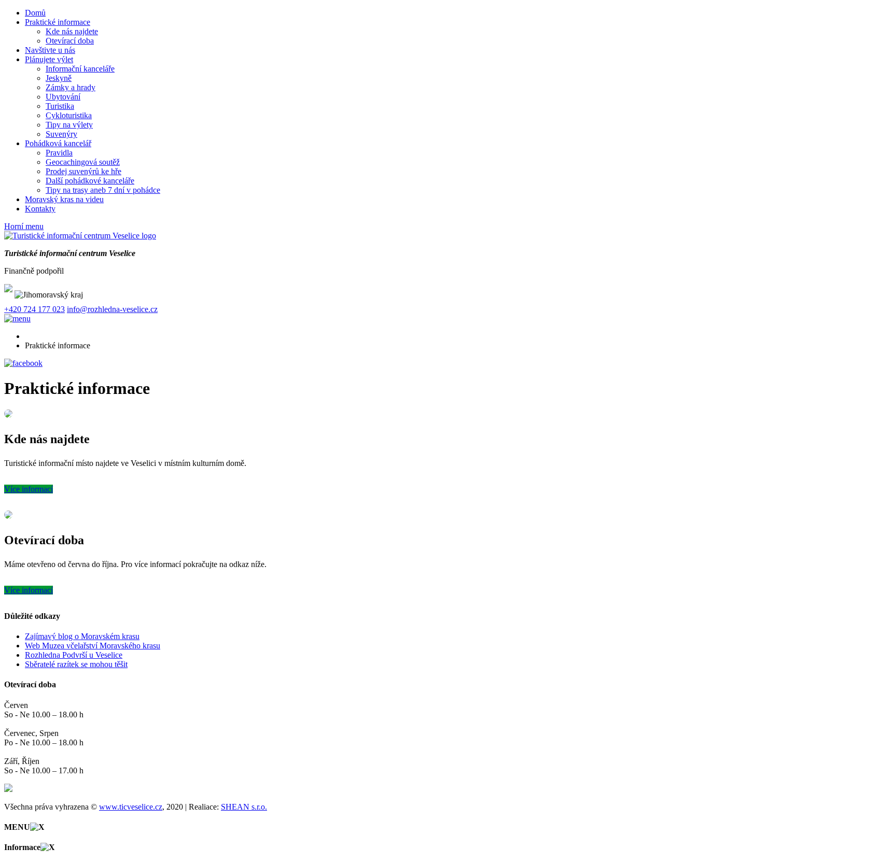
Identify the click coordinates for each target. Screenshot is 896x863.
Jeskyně (59, 78)
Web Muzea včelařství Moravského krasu (92, 645)
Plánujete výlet (49, 59)
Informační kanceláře (80, 68)
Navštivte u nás (50, 50)
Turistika (60, 106)
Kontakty (40, 208)
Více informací (28, 489)
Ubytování (63, 96)
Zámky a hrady (70, 87)
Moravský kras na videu (64, 199)
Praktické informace (57, 22)
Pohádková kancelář (58, 143)
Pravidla (59, 152)
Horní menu (24, 226)
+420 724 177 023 (34, 309)
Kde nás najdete (72, 31)
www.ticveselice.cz (130, 806)
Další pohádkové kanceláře (90, 180)
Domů (35, 12)
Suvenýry (61, 134)
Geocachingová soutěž (83, 162)
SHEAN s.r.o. (244, 806)
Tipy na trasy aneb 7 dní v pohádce (103, 190)
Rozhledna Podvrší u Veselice (73, 654)
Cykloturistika (69, 115)
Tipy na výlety (69, 124)
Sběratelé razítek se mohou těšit (76, 664)
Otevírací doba (70, 40)
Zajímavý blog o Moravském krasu (82, 636)
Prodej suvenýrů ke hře (83, 171)
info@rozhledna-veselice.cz (112, 309)
